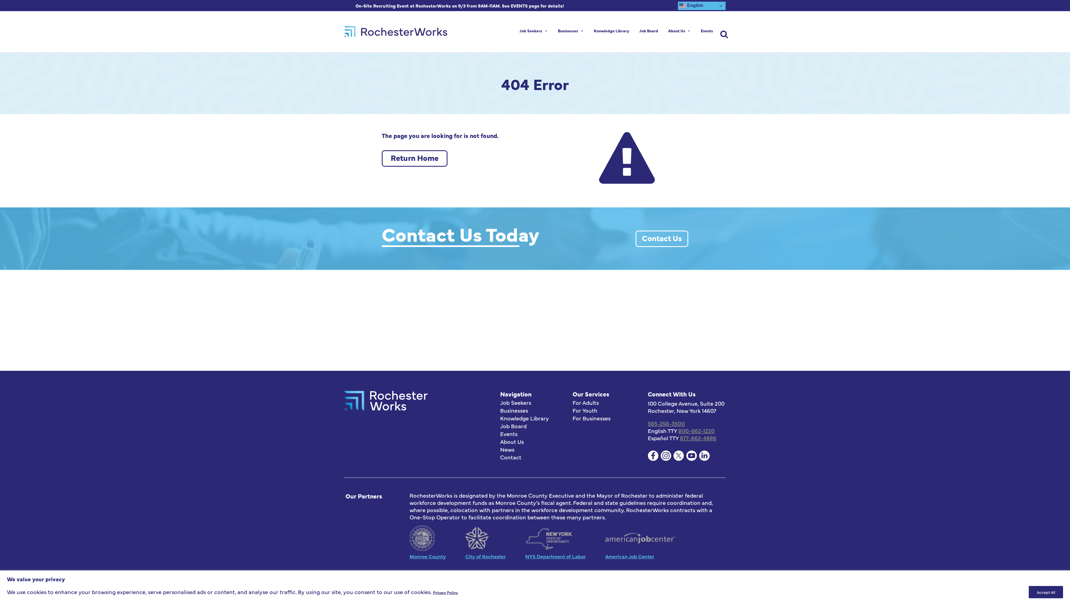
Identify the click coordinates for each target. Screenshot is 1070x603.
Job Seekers (530, 30)
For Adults (586, 402)
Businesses (568, 30)
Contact (510, 457)
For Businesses (592, 418)
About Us (676, 30)
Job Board (648, 30)
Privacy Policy (445, 592)
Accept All (1046, 592)
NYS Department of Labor (555, 556)
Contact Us (662, 238)
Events (707, 30)
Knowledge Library (611, 30)
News (507, 449)
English (694, 5)
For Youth (585, 410)
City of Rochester (485, 556)
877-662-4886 (698, 438)
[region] (535, 586)
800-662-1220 (696, 430)
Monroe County (428, 556)
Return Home (415, 157)
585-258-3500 (666, 423)
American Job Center (629, 556)
